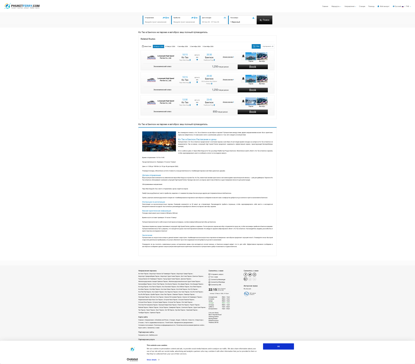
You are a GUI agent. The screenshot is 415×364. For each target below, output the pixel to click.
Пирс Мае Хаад (184, 60)
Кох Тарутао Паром (171, 292)
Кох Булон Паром (171, 284)
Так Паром (141, 310)
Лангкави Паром (143, 297)
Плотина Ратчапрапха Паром (147, 305)
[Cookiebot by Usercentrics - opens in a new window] (132, 359)
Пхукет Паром (194, 305)
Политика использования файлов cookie (190, 325)
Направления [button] (349, 6)
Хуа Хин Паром (180, 310)
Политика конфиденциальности (164, 325)
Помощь (371, 6)
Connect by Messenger (218, 279)
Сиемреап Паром (174, 307)
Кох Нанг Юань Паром (168, 289)
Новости (191, 320)
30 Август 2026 (158, 46)
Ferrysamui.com (143, 335)
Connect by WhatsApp (218, 282)
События (184, 320)
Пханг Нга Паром (183, 305)
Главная (325, 6)
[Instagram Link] (254, 274)
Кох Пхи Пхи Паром (144, 292)
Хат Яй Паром (169, 310)
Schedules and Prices (161, 320)
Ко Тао (185, 57)
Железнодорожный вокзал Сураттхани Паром (184, 281)
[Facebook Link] (245, 274)
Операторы (199, 320)
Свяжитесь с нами (153, 328)
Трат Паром (160, 310)
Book (252, 67)
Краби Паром (155, 294)
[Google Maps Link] (245, 279)
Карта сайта (142, 328)
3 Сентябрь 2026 (208, 46)
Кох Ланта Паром (155, 286)
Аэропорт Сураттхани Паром (170, 276)
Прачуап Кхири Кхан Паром (167, 305)
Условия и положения (145, 325)
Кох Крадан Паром (196, 284)
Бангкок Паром (198, 276)
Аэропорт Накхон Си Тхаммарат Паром (162, 273)
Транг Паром (150, 310)
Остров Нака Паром (170, 299)
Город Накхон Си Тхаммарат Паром (150, 279)
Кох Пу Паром (192, 289)
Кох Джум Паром (183, 284)
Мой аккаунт (384, 6)
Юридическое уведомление (183, 322)
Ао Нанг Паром (143, 273)
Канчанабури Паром (145, 284)
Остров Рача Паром (145, 302)
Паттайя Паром (187, 302)
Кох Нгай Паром (181, 289)
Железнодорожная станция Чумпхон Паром (153, 281)
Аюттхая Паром (186, 276)
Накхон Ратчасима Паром (172, 297)
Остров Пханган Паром (186, 299)
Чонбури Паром (143, 312)
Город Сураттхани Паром (171, 279)
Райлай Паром (143, 307)
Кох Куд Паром (143, 286)
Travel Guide (169, 322)
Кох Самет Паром (158, 292)
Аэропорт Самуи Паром (184, 273)
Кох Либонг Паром (183, 286)
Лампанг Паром (177, 294)
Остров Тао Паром (174, 302)
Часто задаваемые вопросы (154, 322)
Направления (149, 320)
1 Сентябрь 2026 (182, 46)
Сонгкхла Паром (186, 307)
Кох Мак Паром (143, 289)
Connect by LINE (216, 284)
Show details (152, 360)
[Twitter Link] (250, 274)
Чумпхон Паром (155, 312)
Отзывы (141, 322)
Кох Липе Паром (195, 286)
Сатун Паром (163, 307)
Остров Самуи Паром (160, 302)
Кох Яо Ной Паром (196, 292)
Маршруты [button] (336, 6)
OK (278, 346)
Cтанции (362, 6)
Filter (258, 46)
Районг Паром (153, 307)
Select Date (147, 46)
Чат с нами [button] (214, 277)
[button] (402, 6)
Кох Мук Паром (155, 289)
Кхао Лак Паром (166, 294)
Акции (178, 320)
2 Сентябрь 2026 (195, 46)
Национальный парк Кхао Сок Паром (150, 299)
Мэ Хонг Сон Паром (156, 297)
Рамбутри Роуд (209, 60)
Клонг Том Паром (158, 284)
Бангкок (209, 57)
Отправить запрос (217, 274)
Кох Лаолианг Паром (169, 286)
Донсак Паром (186, 279)
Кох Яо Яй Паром (143, 294)
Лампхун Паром (189, 294)
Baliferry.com (153, 335)
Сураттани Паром (199, 307)
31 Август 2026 (170, 46)
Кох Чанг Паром (184, 292)
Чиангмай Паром (191, 310)
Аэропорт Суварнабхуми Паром (148, 276)
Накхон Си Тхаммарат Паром (192, 297)
